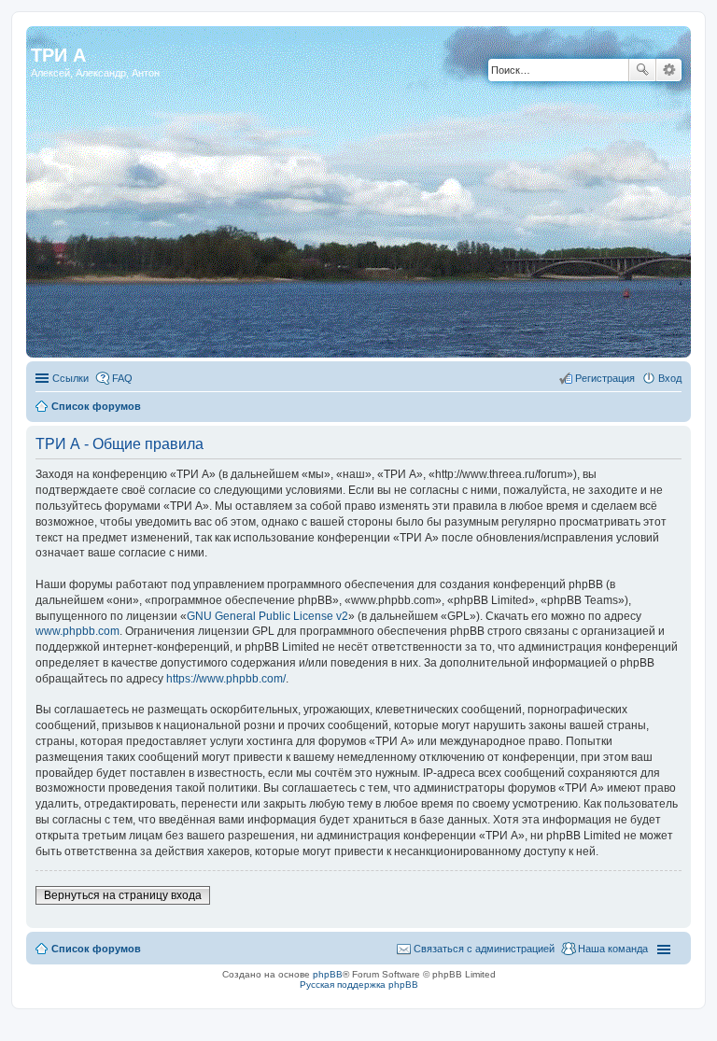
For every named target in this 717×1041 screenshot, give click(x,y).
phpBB (328, 974)
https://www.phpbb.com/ (226, 678)
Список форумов (96, 406)
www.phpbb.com (77, 631)
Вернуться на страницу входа (123, 895)
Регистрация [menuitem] (605, 378)
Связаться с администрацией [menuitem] (484, 948)
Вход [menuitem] (670, 378)
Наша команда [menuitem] (613, 948)
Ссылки (70, 378)
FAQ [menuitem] (122, 378)
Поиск (642, 70)
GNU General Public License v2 (267, 616)
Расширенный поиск (669, 70)
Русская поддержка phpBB (359, 984)
